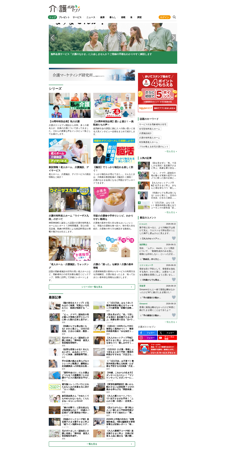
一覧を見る (170, 151)
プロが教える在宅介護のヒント (153, 146)
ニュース (90, 17)
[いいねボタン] (169, 238)
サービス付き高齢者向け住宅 (152, 124)
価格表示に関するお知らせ (157, 397)
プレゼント (64, 17)
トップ (52, 17)
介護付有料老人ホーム (149, 138)
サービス (77, 17)
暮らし (112, 17)
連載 (123, 17)
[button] (173, 37)
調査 (139, 17)
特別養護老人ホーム (148, 142)
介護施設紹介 (145, 133)
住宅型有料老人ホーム (149, 129)
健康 (102, 17)
